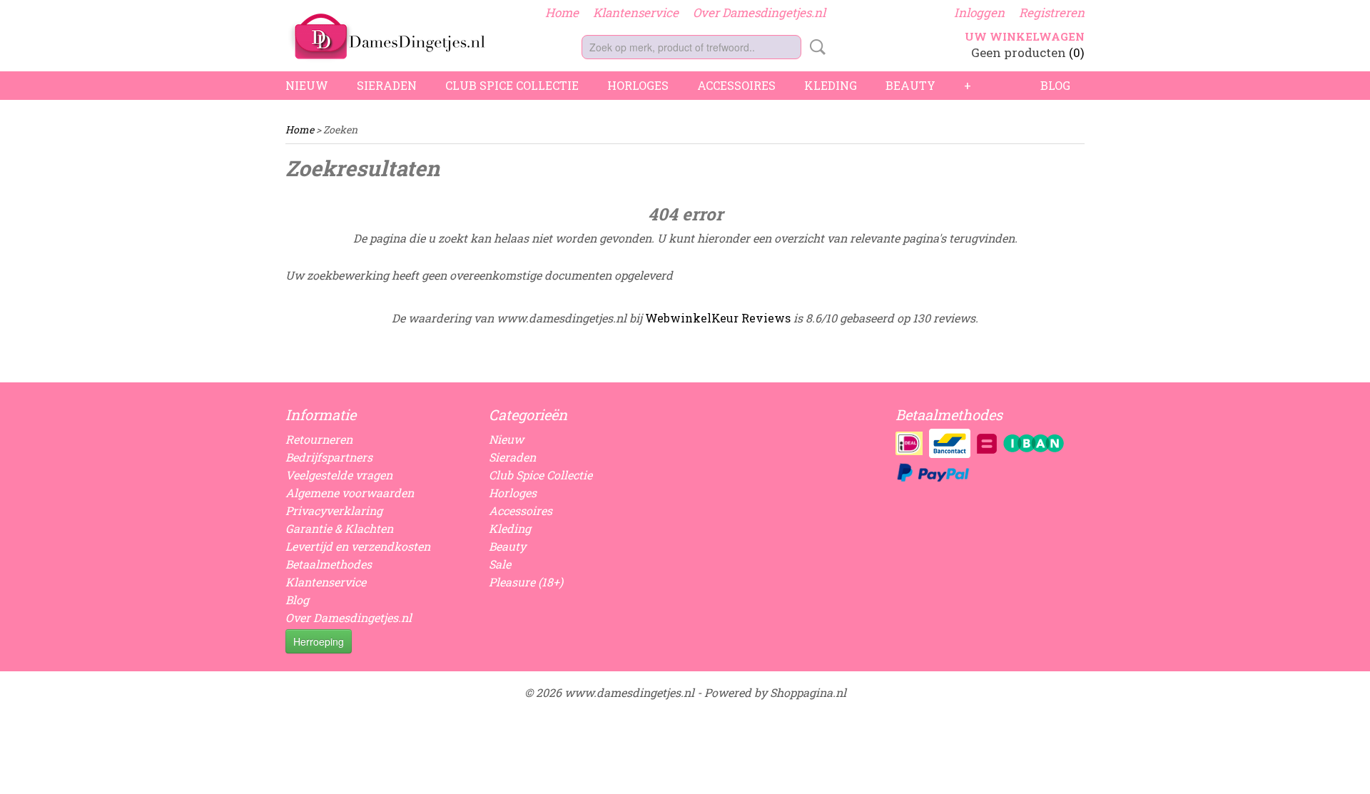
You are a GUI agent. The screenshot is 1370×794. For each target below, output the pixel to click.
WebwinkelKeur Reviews (718, 317)
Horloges (638, 85)
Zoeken (815, 47)
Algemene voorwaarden (349, 492)
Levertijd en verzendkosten (357, 546)
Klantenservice (636, 12)
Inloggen (979, 12)
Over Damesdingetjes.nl (759, 12)
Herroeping (318, 641)
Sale (500, 563)
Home (562, 12)
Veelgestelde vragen (338, 474)
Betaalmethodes (328, 563)
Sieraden (387, 85)
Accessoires (736, 85)
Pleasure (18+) (526, 581)
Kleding (830, 85)
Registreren (1052, 12)
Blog (1055, 85)
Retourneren (318, 439)
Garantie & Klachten (339, 528)
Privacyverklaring (333, 510)
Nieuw (306, 85)
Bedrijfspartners (328, 456)
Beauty (910, 85)
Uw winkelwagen (1025, 36)
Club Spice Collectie (512, 85)
